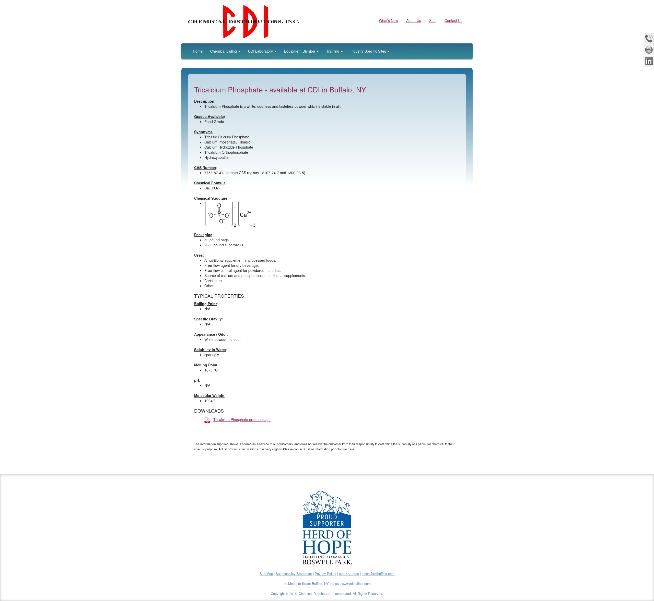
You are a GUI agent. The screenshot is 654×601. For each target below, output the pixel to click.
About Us (413, 20)
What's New (388, 20)
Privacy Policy (325, 573)
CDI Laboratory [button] (261, 51)
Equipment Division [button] (300, 51)
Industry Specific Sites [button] (369, 51)
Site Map (266, 573)
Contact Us (453, 20)
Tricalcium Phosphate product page (242, 419)
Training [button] (333, 51)
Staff (432, 20)
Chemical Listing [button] (224, 51)
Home (198, 51)
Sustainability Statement (294, 573)
